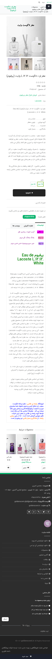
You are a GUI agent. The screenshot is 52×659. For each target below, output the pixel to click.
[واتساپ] (34, 512)
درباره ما (45, 564)
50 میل (33, 184)
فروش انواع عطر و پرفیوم (28, 95)
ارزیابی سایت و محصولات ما (42, 601)
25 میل (40, 184)
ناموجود (28, 193)
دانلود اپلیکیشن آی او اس (39, 545)
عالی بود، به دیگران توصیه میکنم (39, 606)
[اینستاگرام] (48, 512)
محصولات (44, 550)
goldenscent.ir (34, 505)
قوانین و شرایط (42, 573)
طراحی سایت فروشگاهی (39, 647)
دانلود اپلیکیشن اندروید (40, 540)
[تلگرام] (43, 512)
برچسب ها (16, 225)
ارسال (5, 619)
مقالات (45, 559)
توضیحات (40, 225)
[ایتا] (39, 512)
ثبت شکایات (44, 631)
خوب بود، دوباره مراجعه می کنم (39, 610)
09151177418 (29, 216)
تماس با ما (44, 578)
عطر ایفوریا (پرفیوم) (26, 457)
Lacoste (38, 101)
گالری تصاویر (43, 555)
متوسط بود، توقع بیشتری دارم (40, 614)
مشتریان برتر (43, 569)
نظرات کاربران (28, 225)
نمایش (24, 468)
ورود (46, 583)
